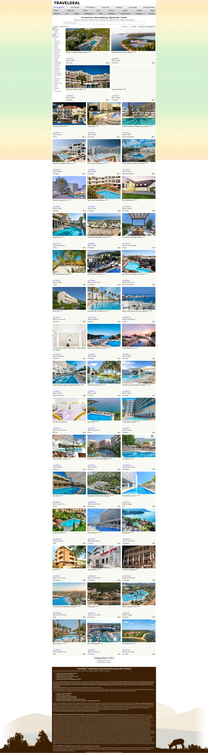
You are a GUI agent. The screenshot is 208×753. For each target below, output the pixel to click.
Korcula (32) (144, 728)
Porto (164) (74, 720)
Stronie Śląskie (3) (120, 742)
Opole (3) (144, 742)
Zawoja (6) (121, 738)
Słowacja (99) (119, 721)
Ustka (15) (66, 734)
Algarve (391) (70, 718)
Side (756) (138, 716)
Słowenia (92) (67, 723)
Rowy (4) (116, 741)
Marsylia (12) (118, 735)
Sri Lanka (90, 395)
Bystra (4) (87, 742)
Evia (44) (128, 726)
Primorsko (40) (83, 727)
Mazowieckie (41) (58, 727)
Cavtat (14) (115, 734)
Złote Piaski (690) (58, 717)
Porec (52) (129, 725)
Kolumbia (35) (89, 728)
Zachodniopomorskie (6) (128, 738)
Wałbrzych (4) (97, 741)
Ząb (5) (109, 740)
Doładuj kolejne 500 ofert (104, 660)
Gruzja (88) (101, 723)
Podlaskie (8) (110, 737)
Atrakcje (119, 7)
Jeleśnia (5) (70, 741)
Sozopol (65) (116, 724)
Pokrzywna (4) (133, 741)
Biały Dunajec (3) (110, 743)
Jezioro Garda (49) (63, 726)
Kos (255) (88, 719)
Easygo (56, 60)
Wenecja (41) (148, 726)
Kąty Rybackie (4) (144, 741)
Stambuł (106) (108, 721)
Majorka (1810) (145, 714)
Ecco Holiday (57, 55)
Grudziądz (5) (74, 741)
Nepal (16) (57, 734)
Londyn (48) (87, 726)
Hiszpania (56, 211)
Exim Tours (57, 41)
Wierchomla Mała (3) (109, 742)
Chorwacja (69, 63)
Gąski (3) (70, 743)
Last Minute (75, 7)
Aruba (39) (125, 727)
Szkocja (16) (147, 733)
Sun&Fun (56, 70)
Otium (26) (144, 749)
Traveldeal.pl (92, 752)
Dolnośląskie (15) (82, 734)
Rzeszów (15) (71, 734)
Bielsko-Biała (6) (85, 740)
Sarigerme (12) (107, 735)
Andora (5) (85, 741)
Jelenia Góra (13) (69, 735)
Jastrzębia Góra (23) (148, 731)
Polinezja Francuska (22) (83, 732)
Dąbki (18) (88, 733)
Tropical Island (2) (136, 743)
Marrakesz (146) (134, 720)
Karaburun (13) (58, 735)
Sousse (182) (57, 720)
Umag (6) (134, 738)
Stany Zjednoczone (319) (128, 718)
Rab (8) (106, 737)
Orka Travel (57, 72)
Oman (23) (128, 731)
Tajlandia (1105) (109, 716)
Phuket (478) (138, 717)
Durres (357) (93, 718)
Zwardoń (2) (120, 743)
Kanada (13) (63, 735)
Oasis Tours (57, 52)
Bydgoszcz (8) (147, 737)
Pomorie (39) (104, 727)
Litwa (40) (88, 727)
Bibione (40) (99, 727)
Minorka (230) (108, 719)
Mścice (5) (56, 741)
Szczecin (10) (126, 736)
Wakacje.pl (89, 14)
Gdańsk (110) (97, 721)
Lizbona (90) (76, 723)
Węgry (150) (121, 720)
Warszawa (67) (97, 724)
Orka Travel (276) (83, 749)
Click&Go (56, 54)
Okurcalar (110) (92, 721)
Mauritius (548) (116, 717)
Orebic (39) (109, 727)
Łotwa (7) (77, 738)
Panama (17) (120, 733)
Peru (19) (149, 732)
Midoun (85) (128, 723)
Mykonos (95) (57, 723)
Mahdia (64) (126, 724)
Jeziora (125, 10)
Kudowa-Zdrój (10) (138, 736)
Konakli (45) (106, 726)
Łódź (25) (144, 729)
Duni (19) (63, 733)
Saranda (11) (63, 736)
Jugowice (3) (61, 743)
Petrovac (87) (105, 723)
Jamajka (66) (111, 724)
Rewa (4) (120, 741)
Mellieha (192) (139, 719)
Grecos (56, 46)
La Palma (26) (129, 729)
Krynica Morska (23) (140, 731)
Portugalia (69, 100)
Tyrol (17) (105, 733)
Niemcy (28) (99, 729)
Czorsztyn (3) (94, 743)
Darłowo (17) (137, 733)
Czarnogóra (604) (102, 717)
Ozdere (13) (137, 734)
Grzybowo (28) (108, 729)
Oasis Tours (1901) (100, 748)
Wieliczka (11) (140, 735)
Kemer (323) (121, 718)
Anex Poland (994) (143, 748)
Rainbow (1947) (92, 748)
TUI (67, 14)
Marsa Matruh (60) (63, 725)
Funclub (56, 81)
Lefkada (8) (121, 737)
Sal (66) (107, 724)
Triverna (152, 14)
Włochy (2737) (119, 714)
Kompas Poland (58, 83)
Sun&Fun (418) (59, 749)
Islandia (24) (108, 731)
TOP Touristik (57, 51)
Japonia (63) (141, 724)
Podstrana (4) (138, 741)
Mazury (111, 10)
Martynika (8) (116, 737)
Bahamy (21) (110, 732)
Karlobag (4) (67, 742)
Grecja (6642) (58, 714)
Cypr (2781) (112, 714)
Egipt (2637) (126, 714)
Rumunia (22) (76, 732)
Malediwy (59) (79, 725)
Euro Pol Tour (57, 75)
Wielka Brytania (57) (86, 725)
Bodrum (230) (114, 719)
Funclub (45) (129, 749)
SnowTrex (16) (58, 750)
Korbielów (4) (56, 742)
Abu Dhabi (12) (135, 735)
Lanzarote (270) (70, 719)
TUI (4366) (66, 746)
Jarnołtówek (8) (132, 737)
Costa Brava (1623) (59, 716)
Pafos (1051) (114, 716)
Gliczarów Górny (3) (76, 743)
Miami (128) (59, 721)
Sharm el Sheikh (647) (74, 717)
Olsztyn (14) (98, 734)
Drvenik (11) (106, 736)
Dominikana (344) (99, 718)
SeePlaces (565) (95, 746)
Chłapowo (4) (82, 742)
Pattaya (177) (63, 720)
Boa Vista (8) (62, 738)
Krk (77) (67, 724)
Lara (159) (83, 720)
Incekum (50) (57, 726)
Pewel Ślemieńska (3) (137, 742)
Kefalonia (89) (82, 723)
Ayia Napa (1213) (102, 716)
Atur (55, 77)
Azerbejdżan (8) (72, 738)
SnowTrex (56, 88)
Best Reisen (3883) (57, 748)
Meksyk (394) (65, 718)
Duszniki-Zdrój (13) (76, 735)
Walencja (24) (91, 731)
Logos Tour (57, 80)
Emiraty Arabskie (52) (136, 725)
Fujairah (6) (73, 740)
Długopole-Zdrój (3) (84, 743)
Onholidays (57, 65)
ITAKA (76, 14)
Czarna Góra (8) (138, 737)
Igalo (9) (92, 737)
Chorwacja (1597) (66, 716)
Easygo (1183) (126, 748)
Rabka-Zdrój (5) (126, 740)
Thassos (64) (121, 724)
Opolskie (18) (67, 733)
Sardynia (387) (76, 718)
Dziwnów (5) (80, 741)
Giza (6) (69, 740)
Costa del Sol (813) (132, 716)
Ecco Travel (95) (101, 749)
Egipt (54, 617)
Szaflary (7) (81, 738)
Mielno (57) (92, 725)
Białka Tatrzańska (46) (99, 726)
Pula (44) (110, 726)
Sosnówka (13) (120, 734)
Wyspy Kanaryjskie (128, 137)
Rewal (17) (115, 733)
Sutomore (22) (70, 732)
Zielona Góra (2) (126, 743)
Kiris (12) (123, 735)
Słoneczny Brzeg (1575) (75, 716)
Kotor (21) (99, 732)
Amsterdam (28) (114, 729)
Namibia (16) (61, 734)
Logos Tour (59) (122, 749)
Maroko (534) (127, 717)
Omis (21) (95, 732)
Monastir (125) (65, 721)
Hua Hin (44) (123, 726)
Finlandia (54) (117, 725)
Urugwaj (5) (113, 740)
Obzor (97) (124, 721)
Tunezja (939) (125, 716)
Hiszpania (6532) (69, 714)
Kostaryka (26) (135, 729)
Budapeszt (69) (91, 724)
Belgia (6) (95, 740)
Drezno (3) (90, 743)
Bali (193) (134, 719)
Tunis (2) (131, 743)
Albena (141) (140, 720)
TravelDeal (55, 26)
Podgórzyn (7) (102, 738)
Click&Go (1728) (109, 748)
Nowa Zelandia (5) (145, 740)
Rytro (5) (121, 740)
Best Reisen (57, 49)
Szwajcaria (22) (65, 732)
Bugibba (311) (141, 718)
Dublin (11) (101, 736)
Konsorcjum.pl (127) (92, 749)
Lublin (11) (80, 736)
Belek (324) (116, 718)
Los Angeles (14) (104, 734)
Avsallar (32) (57, 729)
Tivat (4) (101, 741)
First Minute (90, 7)
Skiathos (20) (119, 732)
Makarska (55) (106, 725)
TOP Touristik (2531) (76, 748)
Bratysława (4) (92, 742)
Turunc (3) (115, 742)
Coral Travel (125, 14)
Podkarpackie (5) (138, 740)
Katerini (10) (145, 736)
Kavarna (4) (62, 742)
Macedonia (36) (68, 728)
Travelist (56, 14)
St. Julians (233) (102, 719)
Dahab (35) (109, 728)
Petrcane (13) (131, 734)
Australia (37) (62, 728)
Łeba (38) (129, 727)
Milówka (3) (56, 743)
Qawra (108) (103, 721)
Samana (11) (68, 736)
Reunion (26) (123, 729)
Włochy (55, 432)
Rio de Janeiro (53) (123, 725)
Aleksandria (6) (100, 740)
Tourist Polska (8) (70, 750)
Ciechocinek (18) (94, 733)
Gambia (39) (120, 727)
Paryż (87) (110, 723)
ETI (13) (64, 750)
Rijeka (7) (90, 738)
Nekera (56, 47)
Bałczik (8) (67, 738)
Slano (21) (91, 732)
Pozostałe (125, 211)
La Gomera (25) (64, 731)
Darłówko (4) (77, 742)
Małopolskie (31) (69, 729)
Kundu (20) (125, 732)
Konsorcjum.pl (57, 73)
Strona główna (58, 7)
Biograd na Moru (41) (71, 727)
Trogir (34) (114, 728)
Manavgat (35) (84, 728)
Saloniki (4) (112, 741)
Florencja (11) (85, 736)
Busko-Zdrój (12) (129, 735)
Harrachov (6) (60, 740)
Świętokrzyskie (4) (90, 741)
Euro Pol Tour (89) (113, 749)
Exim (100, 14)
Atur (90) (107, 749)
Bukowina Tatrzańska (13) (85, 735)
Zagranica (56, 33)
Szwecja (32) (128, 728)
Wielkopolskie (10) (120, 736)
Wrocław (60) (57, 725)
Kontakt (98, 752)
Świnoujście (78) (58, 724)
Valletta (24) (97, 731)
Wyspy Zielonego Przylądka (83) (141, 723)
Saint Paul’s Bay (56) (99, 725)
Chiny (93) (62, 723)
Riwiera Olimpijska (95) (142, 721)
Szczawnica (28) (87, 729)
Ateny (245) (97, 719)
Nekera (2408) (84, 748)
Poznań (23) (123, 731)
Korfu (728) (142, 716)
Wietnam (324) (111, 718)
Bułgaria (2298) (139, 714)
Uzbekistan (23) (118, 731)
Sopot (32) (133, 728)
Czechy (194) (130, 719)
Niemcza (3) (148, 742)
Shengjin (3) (127, 742)
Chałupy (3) (100, 743)
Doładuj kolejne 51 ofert (104, 658)
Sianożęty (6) (139, 738)
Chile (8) (142, 737)
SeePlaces (56, 57)
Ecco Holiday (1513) (117, 748)
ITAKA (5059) (57, 746)
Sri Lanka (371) (88, 718)
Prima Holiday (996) (134, 748)
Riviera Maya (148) (127, 720)
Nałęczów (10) (132, 736)
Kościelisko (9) (80, 737)
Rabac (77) (63, 724)
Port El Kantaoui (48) (75, 726)
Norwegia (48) (82, 726)
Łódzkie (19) (137, 732)
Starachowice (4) (106, 741)
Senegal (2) (143, 743)
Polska (56, 31)
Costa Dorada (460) (144, 717)
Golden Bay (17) (132, 733)
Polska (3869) (80, 714)
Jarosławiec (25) (70, 731)
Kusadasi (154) (110, 720)
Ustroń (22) (59, 732)
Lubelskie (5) (61, 741)
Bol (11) (114, 736)
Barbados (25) (81, 731)
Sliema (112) (76, 721)
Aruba (55, 284)
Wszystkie (56, 30)
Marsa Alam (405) (58, 718)
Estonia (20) (129, 732)
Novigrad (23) (133, 731)
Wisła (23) (112, 731)
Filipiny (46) (92, 726)
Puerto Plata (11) (74, 736)
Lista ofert (103, 752)
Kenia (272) (57, 719)
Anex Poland (57, 64)
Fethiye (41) (64, 727)
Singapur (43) (138, 726)
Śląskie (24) (86, 731)
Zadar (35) (79, 728)
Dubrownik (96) (134, 721)
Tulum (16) (142, 733)
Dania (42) (143, 726)
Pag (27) (119, 729)
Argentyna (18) (100, 733)
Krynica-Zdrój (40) (93, 727)
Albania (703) (147, 716)
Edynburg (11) (96, 736)
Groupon (139, 14)
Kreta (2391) (132, 714)
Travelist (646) (85, 746)
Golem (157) (88, 720)
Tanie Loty (105, 7)
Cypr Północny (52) (143, 725)
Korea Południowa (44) (116, 726)
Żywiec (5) (105, 740)
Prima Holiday (57, 62)
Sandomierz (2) (148, 743)
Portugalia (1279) (95, 716)
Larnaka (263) (83, 719)
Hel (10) (149, 736)
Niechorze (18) (73, 733)
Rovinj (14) (94, 734)
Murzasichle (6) (145, 738)
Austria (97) (129, 721)
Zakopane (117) (71, 721)
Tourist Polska (57, 91)
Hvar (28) (103, 729)
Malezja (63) (131, 724)
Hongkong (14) (110, 734)
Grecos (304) (75, 749)
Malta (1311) (88, 716)
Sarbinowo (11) (58, 736)
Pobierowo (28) (93, 729)
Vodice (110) (86, 721)
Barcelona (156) (99, 720)
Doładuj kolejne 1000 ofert (104, 662)
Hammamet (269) (76, 719)
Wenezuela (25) (58, 731)
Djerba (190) (145, 719)
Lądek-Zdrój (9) (74, 737)
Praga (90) (72, 723)
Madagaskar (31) (76, 729)
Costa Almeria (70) (84, 724)
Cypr (123, 506)
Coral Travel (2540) (66, 748)
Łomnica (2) (116, 743)
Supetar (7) (86, 738)
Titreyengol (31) (63, 729)
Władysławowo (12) (94, 735)
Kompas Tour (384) (67, 749)
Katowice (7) (107, 738)
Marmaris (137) (146, 720)
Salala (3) (131, 742)
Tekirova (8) (103, 737)
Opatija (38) (133, 727)
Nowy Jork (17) (125, 733)
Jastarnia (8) (126, 737)
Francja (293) (147, 718)
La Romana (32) (138, 728)
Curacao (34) (123, 728)
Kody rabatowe (149, 7)
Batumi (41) (77, 727)
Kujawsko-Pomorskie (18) (81, 733)
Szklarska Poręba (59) (72, 725)
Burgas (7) (117, 738)
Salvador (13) (126, 734)
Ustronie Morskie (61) (148, 724)
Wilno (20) (115, 732)
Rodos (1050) (120, 716)
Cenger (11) (111, 736)
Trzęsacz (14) (88, 734)
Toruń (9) (62, 737)
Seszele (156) (93, 720)
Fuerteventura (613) (95, 717)
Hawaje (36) (74, 728)
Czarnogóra (91, 284)
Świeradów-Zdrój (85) (121, 723)
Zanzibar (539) (121, 717)
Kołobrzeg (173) (69, 720)
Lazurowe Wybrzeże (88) (93, 723)
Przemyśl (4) (127, 741)
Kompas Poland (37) (137, 749)
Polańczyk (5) (131, 740)
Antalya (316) (136, 718)
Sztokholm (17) (110, 733)
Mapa (152, 10)
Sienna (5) (117, 740)
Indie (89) (87, 723)
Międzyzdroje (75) (77, 724)
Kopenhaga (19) (58, 733)
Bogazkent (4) (97, 742)
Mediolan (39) (114, 727)
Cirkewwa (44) (133, 726)
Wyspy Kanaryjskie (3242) (101, 714)
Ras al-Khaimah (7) (96, 738)
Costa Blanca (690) (66, 717)
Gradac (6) (66, 740)
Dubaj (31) (82, 729)
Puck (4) (123, 741)
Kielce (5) (65, 741)
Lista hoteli (133, 7)
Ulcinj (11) (146, 735)
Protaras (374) (82, 718)
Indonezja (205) (120, 719)
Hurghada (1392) (83, 716)
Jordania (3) (66, 743)
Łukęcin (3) (102, 742)
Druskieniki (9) (97, 737)
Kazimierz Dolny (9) (87, 737)
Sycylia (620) (88, 717)
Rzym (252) (92, 719)
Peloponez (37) (144, 727)
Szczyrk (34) (118, 728)
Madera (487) (132, 717)
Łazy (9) (58, 737)
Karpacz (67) (103, 724)
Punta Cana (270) (63, 719)
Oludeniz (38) (138, 727)
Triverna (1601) (76, 746)
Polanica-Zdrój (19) (144, 732)
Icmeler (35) (98, 728)
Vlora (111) (81, 721)
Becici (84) (133, 723)
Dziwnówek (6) (79, 740)
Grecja (55, 137)
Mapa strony (119, 752)
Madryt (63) (136, 724)
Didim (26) (140, 729)
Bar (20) (133, 732)
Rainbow (111, 14)
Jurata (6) (56, 740)
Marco (55, 86)
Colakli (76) (71, 724)
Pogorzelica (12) (113, 735)
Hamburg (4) (71, 742)
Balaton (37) (57, 728)
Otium (55, 85)
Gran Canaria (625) (82, 717)
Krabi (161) (79, 720)
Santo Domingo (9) (67, 737)
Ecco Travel (57, 78)
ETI (55, 90)
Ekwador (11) (90, 736)
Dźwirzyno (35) (104, 728)
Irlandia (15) (76, 734)
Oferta (68, 60)
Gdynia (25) (76, 731)
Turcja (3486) (89, 714)
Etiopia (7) (112, 738)
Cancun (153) (116, 720)
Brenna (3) (104, 743)
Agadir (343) (105, 718)
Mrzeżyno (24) (102, 731)
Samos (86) (115, 723)
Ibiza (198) (125, 719)
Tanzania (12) (101, 735)
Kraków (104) (114, 721)
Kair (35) (94, 728)
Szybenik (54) (111, 725)
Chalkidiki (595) (109, 717)
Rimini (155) (105, 720)
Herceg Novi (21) (104, 732)
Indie (54, 543)
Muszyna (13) (142, 734)
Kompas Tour (57, 68)
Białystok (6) (90, 740)
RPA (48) (69, 726)
